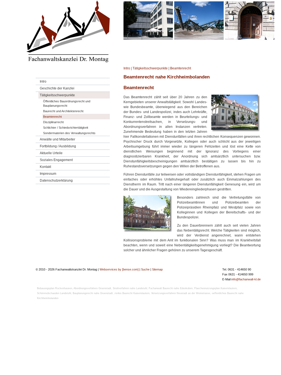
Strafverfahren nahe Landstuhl (130, 288)
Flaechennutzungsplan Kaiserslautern (215, 288)
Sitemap (157, 269)
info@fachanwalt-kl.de (246, 279)
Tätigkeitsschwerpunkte (150, 68)
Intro (126, 68)
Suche (145, 269)
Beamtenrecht (180, 68)
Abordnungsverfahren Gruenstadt (92, 288)
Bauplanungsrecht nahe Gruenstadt (93, 293)
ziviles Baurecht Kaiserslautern (132, 293)
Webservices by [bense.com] (119, 269)
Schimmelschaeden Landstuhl (54, 293)
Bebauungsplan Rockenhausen (54, 288)
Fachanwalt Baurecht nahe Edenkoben (171, 288)
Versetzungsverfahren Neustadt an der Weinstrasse (180, 293)
